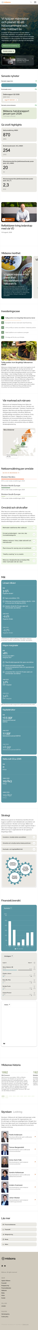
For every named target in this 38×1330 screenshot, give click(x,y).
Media (3, 1293)
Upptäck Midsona (5, 1280)
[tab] (19, 317)
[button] (35, 2)
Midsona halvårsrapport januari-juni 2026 (16, 112)
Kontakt (3, 1298)
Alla (36, 89)
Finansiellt (3, 1283)
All (36, 81)
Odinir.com (26, 1324)
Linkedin (3, 1306)
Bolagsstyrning (5, 1285)
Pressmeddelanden (6, 1288)
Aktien (3, 1295)
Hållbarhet (4, 1290)
